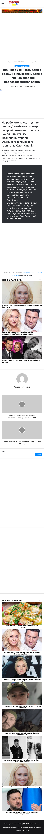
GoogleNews (27, 273)
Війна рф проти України (29, 62)
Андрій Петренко (22, 387)
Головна (11, 62)
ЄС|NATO (18, 62)
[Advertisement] (22, 38)
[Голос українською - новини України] (14, 3)
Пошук (4, 451)
